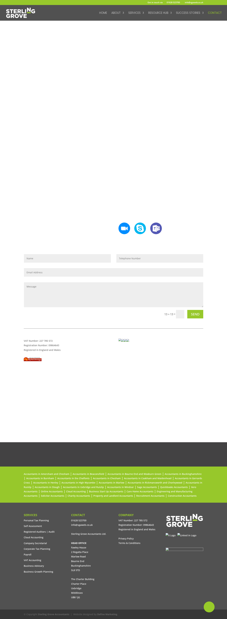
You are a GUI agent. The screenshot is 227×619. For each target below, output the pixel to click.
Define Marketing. (107, 614)
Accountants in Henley (45, 482)
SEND (195, 314)
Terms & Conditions (129, 543)
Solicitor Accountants (52, 495)
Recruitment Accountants (150, 495)
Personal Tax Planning (36, 520)
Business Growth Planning (38, 571)
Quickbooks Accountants (174, 487)
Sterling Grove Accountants (53, 614)
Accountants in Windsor (120, 487)
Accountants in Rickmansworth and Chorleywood (155, 482)
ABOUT (116, 13)
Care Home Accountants (140, 491)
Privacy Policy (126, 538)
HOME (103, 13)
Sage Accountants (147, 487)
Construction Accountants (182, 495)
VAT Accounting (32, 560)
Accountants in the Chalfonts (73, 478)
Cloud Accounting (76, 491)
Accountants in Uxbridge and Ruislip (83, 487)
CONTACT (215, 13)
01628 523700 (173, 2)
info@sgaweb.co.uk (144, 55)
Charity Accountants (79, 495)
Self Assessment (33, 526)
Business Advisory (34, 565)
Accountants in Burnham (40, 478)
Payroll (27, 554)
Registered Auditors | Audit (39, 531)
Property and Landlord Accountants (113, 495)
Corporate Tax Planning (37, 548)
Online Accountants (52, 491)
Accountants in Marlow (111, 482)
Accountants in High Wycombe (78, 482)
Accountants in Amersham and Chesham (46, 474)
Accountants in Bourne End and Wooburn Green (134, 474)
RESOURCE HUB (158, 13)
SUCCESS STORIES (188, 13)
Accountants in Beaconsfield (88, 474)
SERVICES (134, 13)
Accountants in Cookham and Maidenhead (147, 478)
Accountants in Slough (47, 487)
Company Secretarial (35, 543)
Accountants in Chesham (107, 478)
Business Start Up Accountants (106, 491)
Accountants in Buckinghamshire (183, 474)
